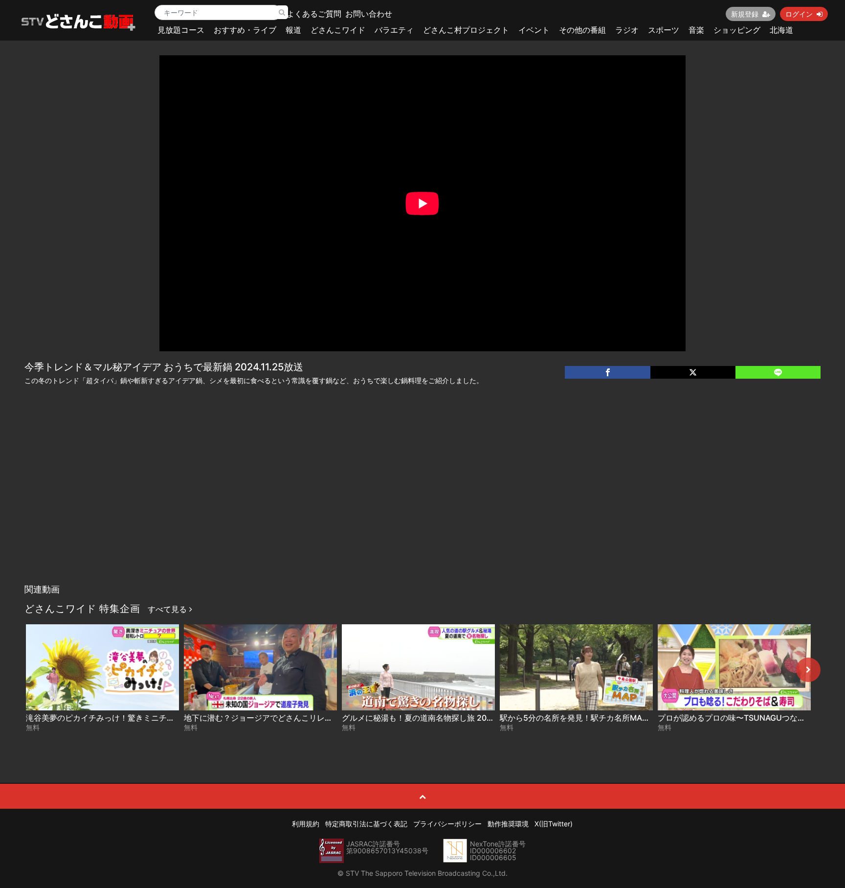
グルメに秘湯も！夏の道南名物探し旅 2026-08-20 (432, 718)
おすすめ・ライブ (245, 30)
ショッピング (736, 30)
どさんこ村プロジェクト (466, 30)
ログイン (799, 14)
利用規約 (305, 824)
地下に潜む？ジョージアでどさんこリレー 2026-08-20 (282, 718)
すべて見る (168, 609)
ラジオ (627, 30)
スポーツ (663, 30)
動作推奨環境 (508, 824)
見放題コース (180, 30)
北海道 (781, 30)
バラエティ (394, 30)
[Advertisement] (422, 505)
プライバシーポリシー (447, 824)
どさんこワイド (338, 30)
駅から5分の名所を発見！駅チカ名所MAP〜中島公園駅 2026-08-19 (620, 718)
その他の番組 (582, 30)
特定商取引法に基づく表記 (366, 824)
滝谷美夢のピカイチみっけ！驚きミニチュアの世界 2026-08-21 (139, 718)
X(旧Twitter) (553, 824)
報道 (293, 30)
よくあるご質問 (314, 14)
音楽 (696, 30)
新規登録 (744, 14)
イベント (534, 30)
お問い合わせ (368, 14)
